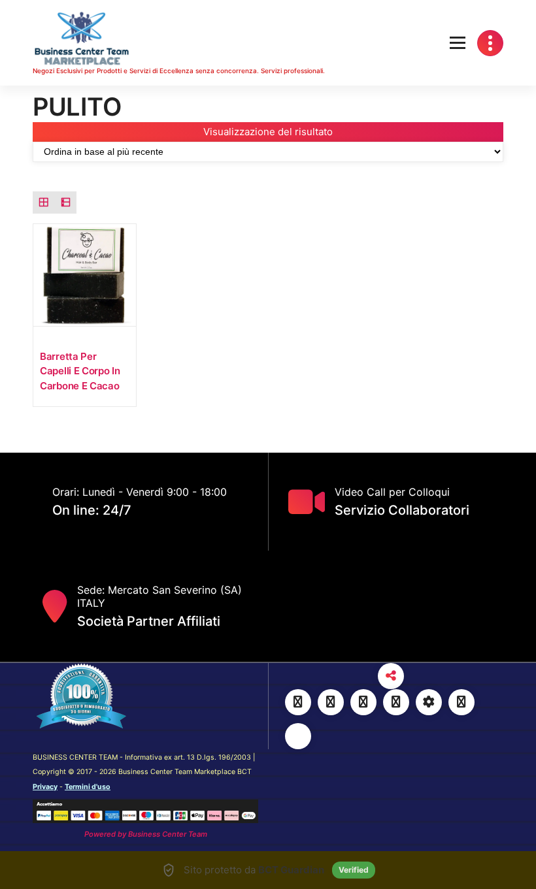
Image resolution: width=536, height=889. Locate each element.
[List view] (66, 202)
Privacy (45, 787)
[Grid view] (44, 202)
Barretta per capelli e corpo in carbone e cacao (80, 371)
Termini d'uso (87, 787)
